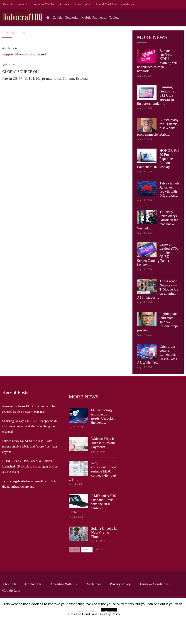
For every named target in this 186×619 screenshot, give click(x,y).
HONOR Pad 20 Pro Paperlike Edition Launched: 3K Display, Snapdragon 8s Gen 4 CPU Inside (30, 466)
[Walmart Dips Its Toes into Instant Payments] (78, 444)
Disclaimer (64, 4)
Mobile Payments (93, 17)
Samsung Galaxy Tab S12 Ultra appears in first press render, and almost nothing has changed (29, 426)
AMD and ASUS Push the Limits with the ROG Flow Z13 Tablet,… (92, 504)
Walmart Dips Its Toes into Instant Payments (103, 443)
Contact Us (23, 4)
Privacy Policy (83, 4)
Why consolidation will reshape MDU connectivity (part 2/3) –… (93, 471)
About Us (7, 4)
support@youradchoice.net (24, 54)
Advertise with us (44, 4)
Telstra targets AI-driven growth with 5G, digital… (169, 189)
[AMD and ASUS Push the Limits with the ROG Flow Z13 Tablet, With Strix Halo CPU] (78, 501)
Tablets (114, 17)
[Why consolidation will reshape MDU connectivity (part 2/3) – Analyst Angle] (78, 468)
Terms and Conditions (81, 614)
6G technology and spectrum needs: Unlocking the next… (103, 416)
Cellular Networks (65, 17)
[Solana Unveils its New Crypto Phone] (78, 534)
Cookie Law (128, 4)
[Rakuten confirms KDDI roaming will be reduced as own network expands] (147, 56)
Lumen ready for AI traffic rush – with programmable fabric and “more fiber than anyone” (29, 446)
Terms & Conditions (106, 4)
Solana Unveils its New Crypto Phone (104, 533)
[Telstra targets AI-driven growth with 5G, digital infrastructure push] (147, 188)
